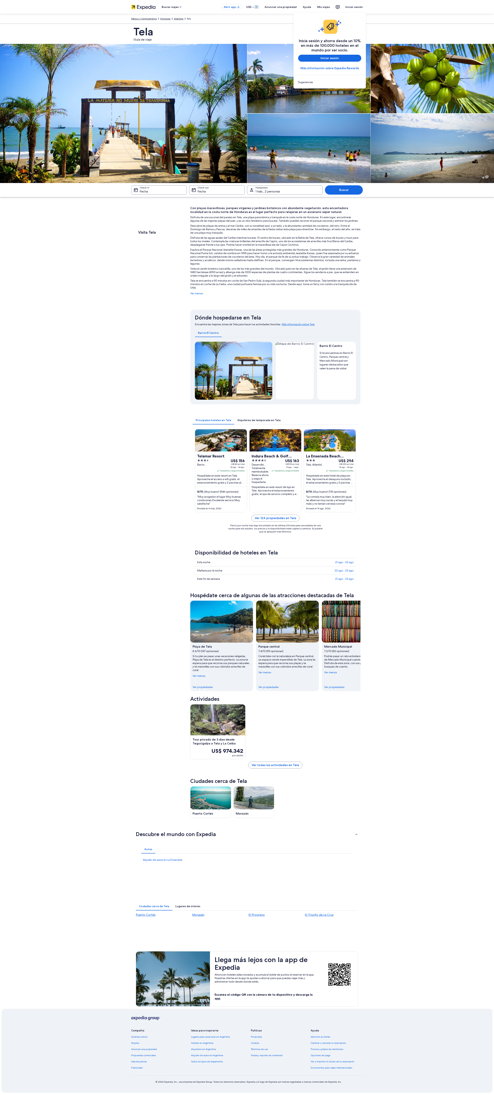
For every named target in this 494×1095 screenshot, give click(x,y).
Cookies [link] (255, 1043)
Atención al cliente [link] (320, 1036)
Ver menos (196, 293)
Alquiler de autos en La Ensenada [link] (162, 860)
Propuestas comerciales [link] (143, 1055)
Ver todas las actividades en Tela (275, 765)
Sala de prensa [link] (139, 1061)
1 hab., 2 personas (267, 191)
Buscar (344, 190)
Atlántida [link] (178, 18)
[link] (330, 82)
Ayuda (307, 7)
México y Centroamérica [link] (144, 18)
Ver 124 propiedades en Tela (275, 518)
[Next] (268, 371)
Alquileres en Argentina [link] (203, 1049)
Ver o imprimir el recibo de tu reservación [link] (332, 1061)
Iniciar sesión (354, 7)
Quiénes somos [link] (139, 1036)
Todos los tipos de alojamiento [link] (207, 1061)
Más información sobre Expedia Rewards (329, 68)
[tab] (208, 333)
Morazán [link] (198, 915)
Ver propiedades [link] (203, 687)
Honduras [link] (165, 18)
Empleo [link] (135, 1043)
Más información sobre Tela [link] (298, 324)
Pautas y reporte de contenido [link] (267, 1055)
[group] (337, 359)
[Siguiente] (360, 646)
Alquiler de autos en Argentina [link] (207, 1055)
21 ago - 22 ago (344, 562)
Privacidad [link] (256, 1036)
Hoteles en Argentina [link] (202, 1043)
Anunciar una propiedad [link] (144, 1049)
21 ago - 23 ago (344, 579)
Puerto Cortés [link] (146, 915)
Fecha (144, 191)
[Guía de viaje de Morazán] (253, 802)
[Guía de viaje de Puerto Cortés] (210, 802)
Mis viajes (323, 7)
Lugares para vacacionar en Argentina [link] (210, 1036)
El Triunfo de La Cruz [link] (319, 915)
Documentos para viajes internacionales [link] (331, 1067)
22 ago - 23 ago (344, 570)
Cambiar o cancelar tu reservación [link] (328, 1043)
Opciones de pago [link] (320, 1055)
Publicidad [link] (137, 1067)
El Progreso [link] (257, 915)
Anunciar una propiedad (281, 7)
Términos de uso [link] (259, 1049)
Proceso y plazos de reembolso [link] (327, 1049)
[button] (247, 834)
